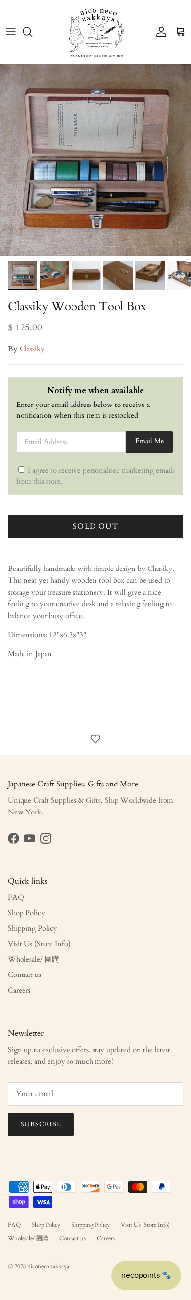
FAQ (16, 897)
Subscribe (41, 1124)
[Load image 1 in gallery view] (95, 160)
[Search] (32, 32)
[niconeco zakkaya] (95, 32)
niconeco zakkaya (48, 1266)
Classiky (32, 348)
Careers (19, 990)
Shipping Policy (32, 928)
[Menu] (11, 32)
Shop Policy (26, 913)
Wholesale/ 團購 (33, 959)
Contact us (24, 974)
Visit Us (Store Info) (39, 943)
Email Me (149, 441)
